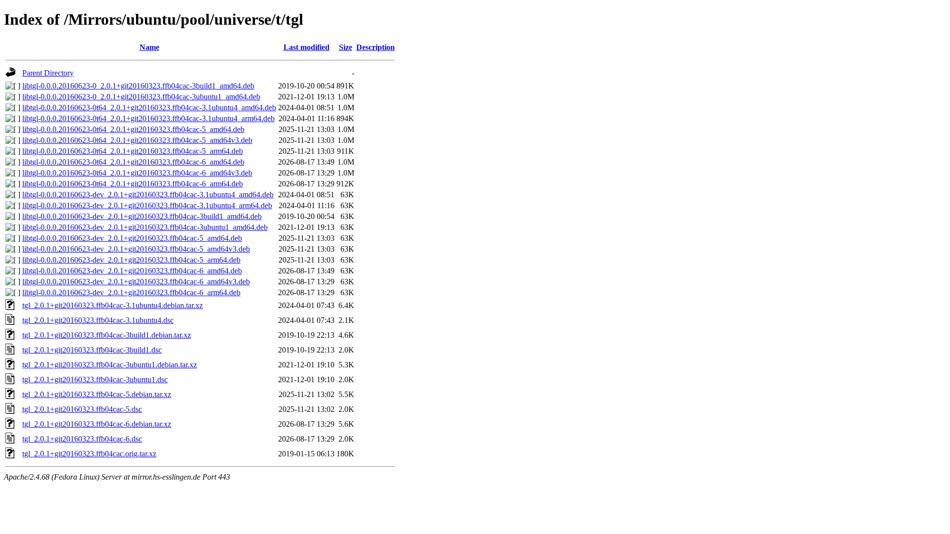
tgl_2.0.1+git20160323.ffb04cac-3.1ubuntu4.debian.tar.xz (112, 305)
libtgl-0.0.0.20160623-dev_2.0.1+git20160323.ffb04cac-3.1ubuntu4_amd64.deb (148, 194)
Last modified (307, 47)
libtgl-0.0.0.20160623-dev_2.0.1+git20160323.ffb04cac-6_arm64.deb (131, 292)
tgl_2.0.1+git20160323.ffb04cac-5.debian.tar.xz (96, 394)
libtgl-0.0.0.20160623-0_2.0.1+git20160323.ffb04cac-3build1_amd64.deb (138, 86)
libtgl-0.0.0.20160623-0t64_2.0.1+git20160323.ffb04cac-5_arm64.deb (132, 151)
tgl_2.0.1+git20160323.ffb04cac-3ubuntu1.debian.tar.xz (109, 364)
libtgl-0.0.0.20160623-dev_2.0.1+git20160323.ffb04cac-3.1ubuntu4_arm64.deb (147, 205)
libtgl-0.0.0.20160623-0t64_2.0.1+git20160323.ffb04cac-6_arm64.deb (132, 183)
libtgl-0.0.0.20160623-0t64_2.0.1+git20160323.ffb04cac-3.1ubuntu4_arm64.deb (148, 118)
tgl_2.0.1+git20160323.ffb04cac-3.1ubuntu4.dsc (98, 320)
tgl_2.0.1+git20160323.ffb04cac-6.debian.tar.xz (96, 424)
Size (345, 47)
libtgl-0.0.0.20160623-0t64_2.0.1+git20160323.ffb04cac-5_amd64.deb (133, 129)
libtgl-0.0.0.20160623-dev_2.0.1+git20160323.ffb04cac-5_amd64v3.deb (136, 249)
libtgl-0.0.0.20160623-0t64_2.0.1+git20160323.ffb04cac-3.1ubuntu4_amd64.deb (149, 107)
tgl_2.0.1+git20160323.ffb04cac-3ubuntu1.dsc (95, 379)
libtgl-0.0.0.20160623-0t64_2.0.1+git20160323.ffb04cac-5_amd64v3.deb (137, 140)
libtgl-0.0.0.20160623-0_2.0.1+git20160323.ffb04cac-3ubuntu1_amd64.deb (141, 96)
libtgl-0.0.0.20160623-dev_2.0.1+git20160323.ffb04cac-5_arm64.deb (131, 260)
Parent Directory (48, 73)
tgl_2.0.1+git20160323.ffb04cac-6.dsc (82, 439)
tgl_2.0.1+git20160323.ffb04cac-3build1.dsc (92, 350)
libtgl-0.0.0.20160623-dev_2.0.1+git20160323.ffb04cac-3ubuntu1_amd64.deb (145, 227)
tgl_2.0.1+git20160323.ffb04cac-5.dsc (82, 409)
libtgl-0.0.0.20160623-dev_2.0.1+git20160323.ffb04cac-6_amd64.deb (132, 271)
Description (375, 47)
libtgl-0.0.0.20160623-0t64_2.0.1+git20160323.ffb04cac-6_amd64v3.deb (137, 173)
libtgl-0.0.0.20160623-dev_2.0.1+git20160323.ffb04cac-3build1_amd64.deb (142, 216)
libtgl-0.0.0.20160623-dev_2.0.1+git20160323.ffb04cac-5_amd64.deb (132, 238)
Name (149, 47)
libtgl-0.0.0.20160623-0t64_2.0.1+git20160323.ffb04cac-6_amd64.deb (133, 162)
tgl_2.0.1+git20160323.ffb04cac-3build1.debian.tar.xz (106, 335)
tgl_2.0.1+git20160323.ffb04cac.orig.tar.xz (89, 453)
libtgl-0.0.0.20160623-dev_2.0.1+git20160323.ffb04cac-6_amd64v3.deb (136, 281)
